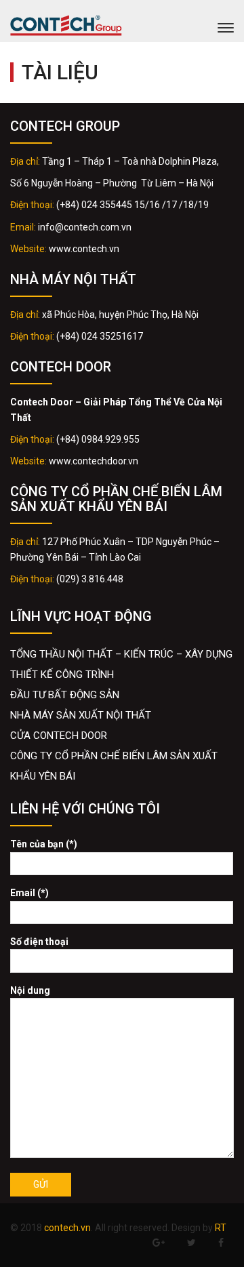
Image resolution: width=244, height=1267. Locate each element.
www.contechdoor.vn (93, 461)
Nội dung (30, 990)
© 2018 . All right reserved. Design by (118, 1227)
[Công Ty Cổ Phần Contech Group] (66, 27)
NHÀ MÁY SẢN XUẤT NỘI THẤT (80, 715)
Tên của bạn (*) (43, 844)
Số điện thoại (39, 941)
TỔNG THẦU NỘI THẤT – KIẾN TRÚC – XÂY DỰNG (121, 654)
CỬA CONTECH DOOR (58, 735)
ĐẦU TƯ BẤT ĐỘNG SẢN (64, 695)
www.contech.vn (84, 248)
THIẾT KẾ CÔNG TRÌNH (62, 674)
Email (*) (29, 892)
